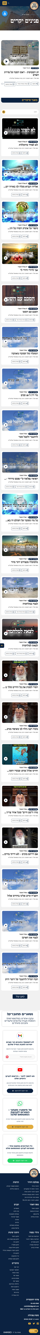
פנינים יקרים (15, 1278)
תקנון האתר (35, 1208)
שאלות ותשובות (14, 1214)
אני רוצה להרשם (21, 1091)
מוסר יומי (16, 1275)
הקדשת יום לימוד (33, 1236)
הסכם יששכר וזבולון (13, 1186)
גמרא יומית (15, 1273)
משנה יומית (15, 1289)
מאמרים (16, 1208)
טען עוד (20, 996)
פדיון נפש (36, 1214)
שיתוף (32, 1331)
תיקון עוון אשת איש (13, 1239)
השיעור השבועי (14, 1270)
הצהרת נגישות (34, 1211)
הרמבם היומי (15, 1287)
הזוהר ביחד (35, 1186)
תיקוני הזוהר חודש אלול (31, 1192)
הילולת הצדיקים (14, 1284)
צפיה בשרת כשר (21, 320)
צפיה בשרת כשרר (22, 84)
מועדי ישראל (15, 1217)
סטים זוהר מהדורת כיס (32, 1197)
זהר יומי (16, 1267)
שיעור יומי (16, 1281)
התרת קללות (35, 1217)
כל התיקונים (15, 1256)
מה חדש (16, 1211)
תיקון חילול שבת (14, 1247)
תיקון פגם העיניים (13, 1259)
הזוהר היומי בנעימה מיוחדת (30, 1194)
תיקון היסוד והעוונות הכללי (11, 1250)
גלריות (17, 1222)
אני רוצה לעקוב (21, 1160)
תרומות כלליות (14, 1189)
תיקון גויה (16, 1242)
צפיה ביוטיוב (8, 84)
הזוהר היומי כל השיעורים (31, 1189)
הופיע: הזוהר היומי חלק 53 (31, 1200)
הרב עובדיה (15, 1295)
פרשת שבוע (15, 1228)
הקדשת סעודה (34, 1245)
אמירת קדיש (35, 1247)
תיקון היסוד (15, 1236)
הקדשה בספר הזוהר (32, 1239)
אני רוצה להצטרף (21, 1127)
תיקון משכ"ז (15, 1245)
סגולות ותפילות (14, 1225)
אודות (17, 1220)
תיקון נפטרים (35, 1242)
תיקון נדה (16, 1253)
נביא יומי (16, 1292)
